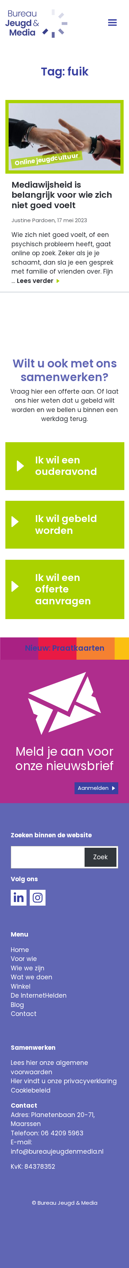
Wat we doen (31, 977)
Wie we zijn (27, 968)
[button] (20, 521)
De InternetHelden (39, 995)
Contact (24, 1014)
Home (20, 950)
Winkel (20, 986)
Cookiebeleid (31, 1090)
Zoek (100, 857)
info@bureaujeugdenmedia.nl (57, 1151)
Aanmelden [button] (93, 788)
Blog (17, 1005)
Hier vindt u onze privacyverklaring (64, 1081)
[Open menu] (113, 23)
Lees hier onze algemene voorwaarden (49, 1067)
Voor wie (24, 959)
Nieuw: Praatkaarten (64, 648)
